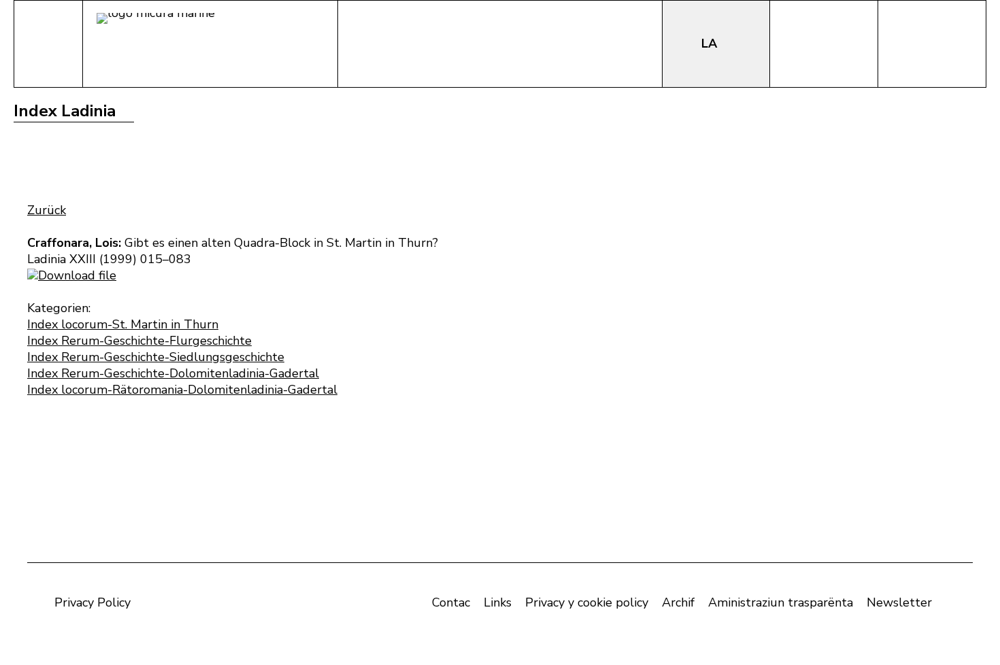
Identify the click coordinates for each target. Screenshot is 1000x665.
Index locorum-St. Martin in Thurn (122, 324)
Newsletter (899, 602)
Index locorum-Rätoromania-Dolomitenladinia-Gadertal (182, 389)
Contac (451, 602)
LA (710, 43)
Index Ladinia (65, 111)
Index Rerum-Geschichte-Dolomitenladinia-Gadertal (173, 373)
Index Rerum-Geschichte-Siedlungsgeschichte (155, 357)
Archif (678, 602)
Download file (77, 275)
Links (498, 602)
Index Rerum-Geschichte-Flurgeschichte (139, 340)
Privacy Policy (92, 602)
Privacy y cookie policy (586, 602)
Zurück (46, 210)
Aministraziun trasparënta (780, 602)
